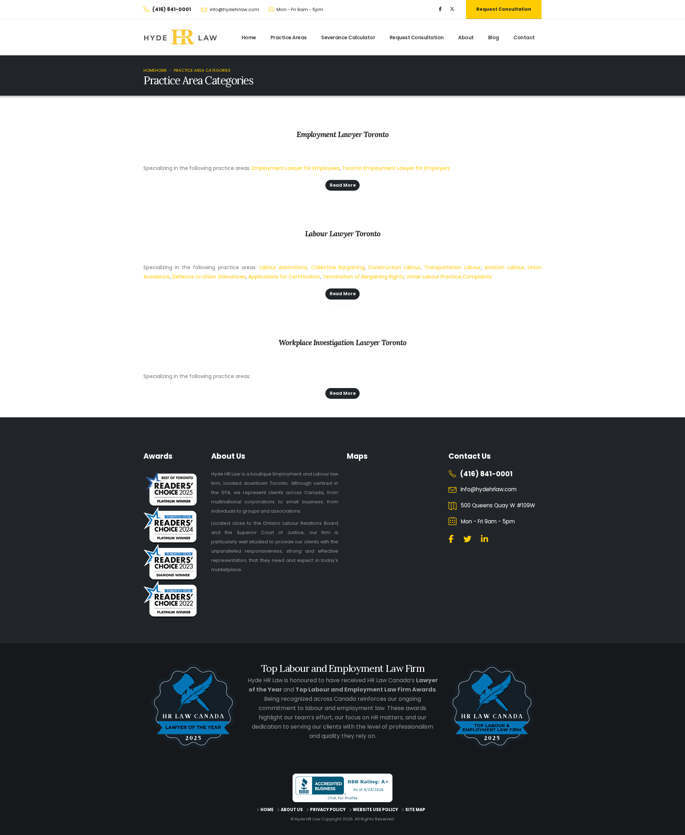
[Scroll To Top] (672, 827)
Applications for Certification (284, 276)
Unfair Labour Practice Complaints (449, 276)
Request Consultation (503, 9)
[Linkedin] (484, 539)
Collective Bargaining (338, 267)
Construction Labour (394, 267)
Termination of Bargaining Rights (363, 276)
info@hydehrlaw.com (234, 9)
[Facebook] (440, 9)
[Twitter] (452, 9)
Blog (493, 37)
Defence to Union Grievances (209, 276)
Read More (343, 185)
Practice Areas (288, 37)
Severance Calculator (348, 37)
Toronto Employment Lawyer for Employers (396, 168)
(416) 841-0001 (486, 474)
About (466, 37)
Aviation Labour (504, 267)
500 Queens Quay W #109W (498, 505)
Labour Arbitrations (283, 267)
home (249, 37)
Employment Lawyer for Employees (296, 168)
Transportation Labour (452, 267)
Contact (524, 37)
